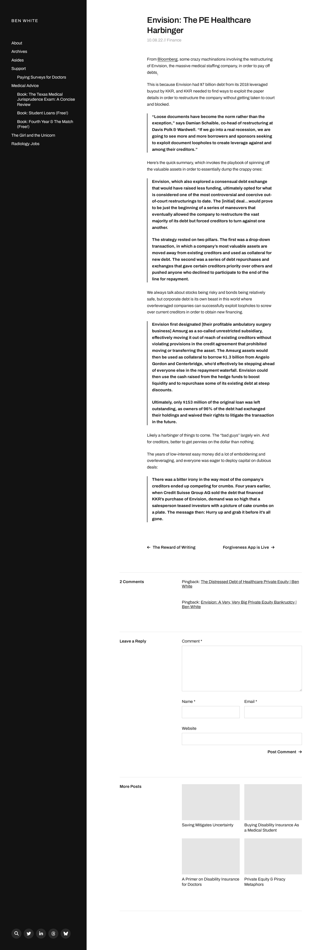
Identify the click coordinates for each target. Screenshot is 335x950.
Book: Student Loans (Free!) (42, 113)
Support (18, 68)
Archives (19, 51)
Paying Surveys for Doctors (41, 77)
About (16, 43)
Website (189, 728)
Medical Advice (25, 85)
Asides (17, 60)
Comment (192, 641)
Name (188, 701)
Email (250, 701)
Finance (174, 40)
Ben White (24, 20)
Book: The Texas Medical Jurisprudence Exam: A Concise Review (46, 99)
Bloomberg (167, 59)
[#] (29, 934)
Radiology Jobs (25, 143)
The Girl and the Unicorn (33, 135)
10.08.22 (155, 40)
